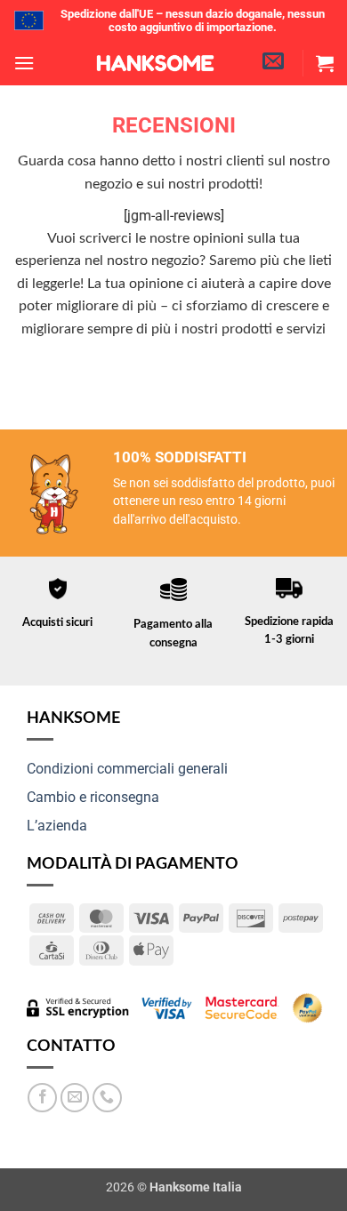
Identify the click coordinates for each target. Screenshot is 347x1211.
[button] (24, 62)
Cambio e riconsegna (93, 797)
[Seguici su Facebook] (42, 1097)
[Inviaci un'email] (75, 1097)
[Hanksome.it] (156, 63)
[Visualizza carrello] (325, 63)
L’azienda (57, 825)
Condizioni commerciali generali (127, 768)
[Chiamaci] (107, 1097)
